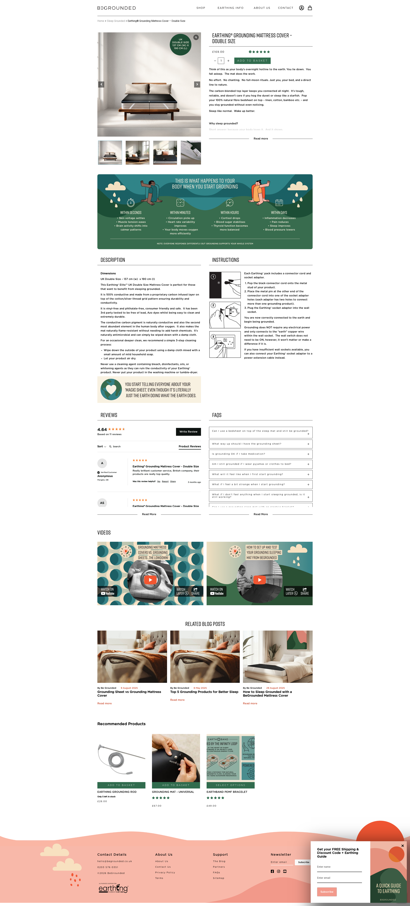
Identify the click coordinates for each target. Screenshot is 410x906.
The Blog (219, 861)
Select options (231, 785)
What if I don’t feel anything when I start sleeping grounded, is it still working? (258, 495)
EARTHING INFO (231, 8)
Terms (159, 878)
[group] (114, 430)
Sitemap (218, 878)
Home (100, 20)
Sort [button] (100, 446)
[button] (197, 84)
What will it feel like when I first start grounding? (247, 474)
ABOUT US (262, 8)
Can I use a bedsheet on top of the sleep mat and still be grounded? (260, 431)
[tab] (190, 447)
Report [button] (165, 481)
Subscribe (326, 892)
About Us (161, 861)
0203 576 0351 (107, 867)
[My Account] (301, 7)
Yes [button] (158, 481)
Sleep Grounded (116, 20)
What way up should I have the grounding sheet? (247, 444)
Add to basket (252, 60)
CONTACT (285, 8)
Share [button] (173, 481)
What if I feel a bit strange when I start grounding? (248, 484)
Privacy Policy (165, 873)
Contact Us (163, 867)
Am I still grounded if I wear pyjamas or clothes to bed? (251, 464)
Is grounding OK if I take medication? (238, 454)
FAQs (216, 873)
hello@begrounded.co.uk (114, 861)
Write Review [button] (188, 431)
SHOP (201, 8)
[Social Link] (272, 871)
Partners (219, 867)
